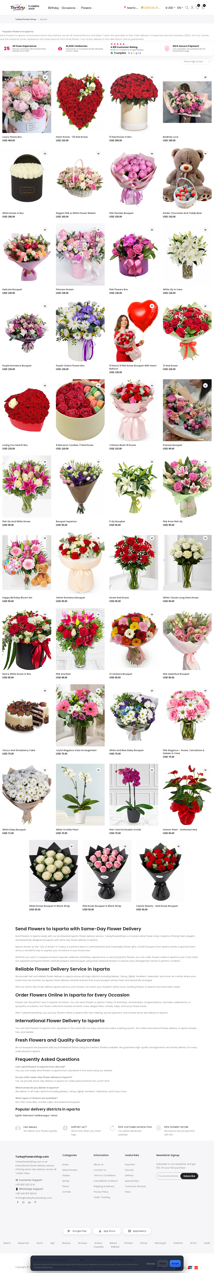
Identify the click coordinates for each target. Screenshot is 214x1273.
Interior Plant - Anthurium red (180, 829)
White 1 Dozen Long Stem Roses (180, 597)
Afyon (40, 1243)
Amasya (82, 1243)
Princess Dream (65, 289)
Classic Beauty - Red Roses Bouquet (157, 906)
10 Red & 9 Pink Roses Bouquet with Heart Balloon (133, 367)
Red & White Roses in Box (16, 674)
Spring (65, 1180)
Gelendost (28, 1115)
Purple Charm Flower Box (70, 365)
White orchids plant (67, 829)
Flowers (86, 7)
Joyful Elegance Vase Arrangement (76, 750)
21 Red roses (170, 365)
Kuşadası (99, 1246)
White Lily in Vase (172, 289)
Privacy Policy (101, 1191)
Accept (175, 1263)
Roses (65, 1164)
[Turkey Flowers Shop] (27, 7)
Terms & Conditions (104, 1175)
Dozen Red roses (119, 597)
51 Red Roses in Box (120, 136)
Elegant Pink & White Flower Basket (76, 213)
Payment (130, 1164)
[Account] (192, 7)
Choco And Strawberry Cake (18, 750)
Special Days (132, 1180)
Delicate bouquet (12, 289)
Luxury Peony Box (12, 136)
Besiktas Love (170, 136)
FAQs (127, 1191)
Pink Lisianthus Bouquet (176, 674)
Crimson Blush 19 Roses (122, 445)
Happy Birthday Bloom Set (17, 597)
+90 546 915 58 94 (26, 1193)
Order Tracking (102, 1197)
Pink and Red (63, 674)
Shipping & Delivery (104, 1186)
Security (129, 1170)
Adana (6, 1243)
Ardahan (178, 1243)
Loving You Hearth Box (15, 445)
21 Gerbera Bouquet (120, 674)
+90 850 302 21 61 (25, 1184)
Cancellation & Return (106, 1180)
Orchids (66, 1191)
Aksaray (66, 1243)
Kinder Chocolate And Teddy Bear (182, 213)
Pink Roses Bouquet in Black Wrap (102, 906)
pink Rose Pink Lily (173, 521)
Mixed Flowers (69, 1170)
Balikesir (115, 1246)
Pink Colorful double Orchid (125, 829)
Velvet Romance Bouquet (70, 597)
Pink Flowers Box (118, 289)
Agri (52, 1243)
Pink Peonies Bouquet (121, 213)
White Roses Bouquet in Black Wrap (49, 906)
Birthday (53, 7)
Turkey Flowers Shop (25, 19)
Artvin (193, 1243)
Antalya (128, 1243)
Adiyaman (23, 1243)
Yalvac (54, 1115)
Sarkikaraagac (42, 1115)
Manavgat (160, 1243)
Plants (65, 1186)
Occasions (69, 7)
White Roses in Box (13, 213)
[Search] (186, 7)
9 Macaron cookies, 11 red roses (74, 445)
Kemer (143, 1243)
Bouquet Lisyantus (66, 521)
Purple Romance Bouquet (16, 365)
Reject (162, 1263)
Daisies (66, 1175)
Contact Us (100, 1170)
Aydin (207, 1243)
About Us (98, 1164)
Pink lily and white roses (16, 521)
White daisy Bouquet (14, 829)
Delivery (129, 1175)
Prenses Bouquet (172, 445)
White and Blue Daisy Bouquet (126, 750)
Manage (150, 1263)
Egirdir (18, 1115)
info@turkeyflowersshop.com (35, 1197)
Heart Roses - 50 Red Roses (72, 136)
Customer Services (135, 1186)
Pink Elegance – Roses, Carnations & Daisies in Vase (183, 752)
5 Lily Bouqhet (117, 521)
